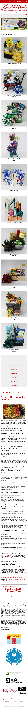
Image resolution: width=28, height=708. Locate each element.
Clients (25, 699)
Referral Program (4, 698)
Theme (14, 377)
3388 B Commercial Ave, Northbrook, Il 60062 (14, 701)
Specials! (14, 385)
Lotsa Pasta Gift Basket (8, 555)
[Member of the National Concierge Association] (10, 690)
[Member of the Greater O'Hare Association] (14, 681)
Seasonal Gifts (14, 357)
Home (10, 1)
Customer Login (14, 700)
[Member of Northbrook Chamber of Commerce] (14, 673)
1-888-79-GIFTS (14, 13)
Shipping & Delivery (12, 698)
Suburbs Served (20, 698)
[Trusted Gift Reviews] (14, 666)
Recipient (14, 373)
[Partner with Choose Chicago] (22, 690)
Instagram (9, 577)
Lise (6, 580)
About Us (16, 699)
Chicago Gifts (14, 361)
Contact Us (19, 1)
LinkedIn (21, 577)
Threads (14, 577)
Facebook (4, 577)
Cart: (26, 1)
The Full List (14, 381)
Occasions (14, 369)
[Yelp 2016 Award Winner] (14, 643)
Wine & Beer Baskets (14, 365)
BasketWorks (15, 579)
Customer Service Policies (9, 699)
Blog (14, 1)
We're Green (21, 699)
